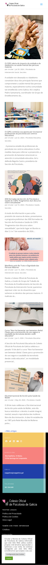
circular (11, 69)
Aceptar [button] (8, 558)
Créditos (6, 529)
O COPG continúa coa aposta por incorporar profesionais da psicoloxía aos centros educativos (23, 134)
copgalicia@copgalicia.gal (14, 473)
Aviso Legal (7, 520)
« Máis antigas (11, 431)
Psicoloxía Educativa (33, 138)
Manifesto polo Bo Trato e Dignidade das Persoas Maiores (22, 266)
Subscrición (7, 534)
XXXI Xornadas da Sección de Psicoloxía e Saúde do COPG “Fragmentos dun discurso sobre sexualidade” (23, 201)
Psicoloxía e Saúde (32, 205)
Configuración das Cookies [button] (15, 554)
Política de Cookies (10, 516)
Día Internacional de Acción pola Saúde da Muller (22, 397)
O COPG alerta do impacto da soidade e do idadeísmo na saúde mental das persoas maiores (23, 65)
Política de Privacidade (11, 513)
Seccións (23, 72)
